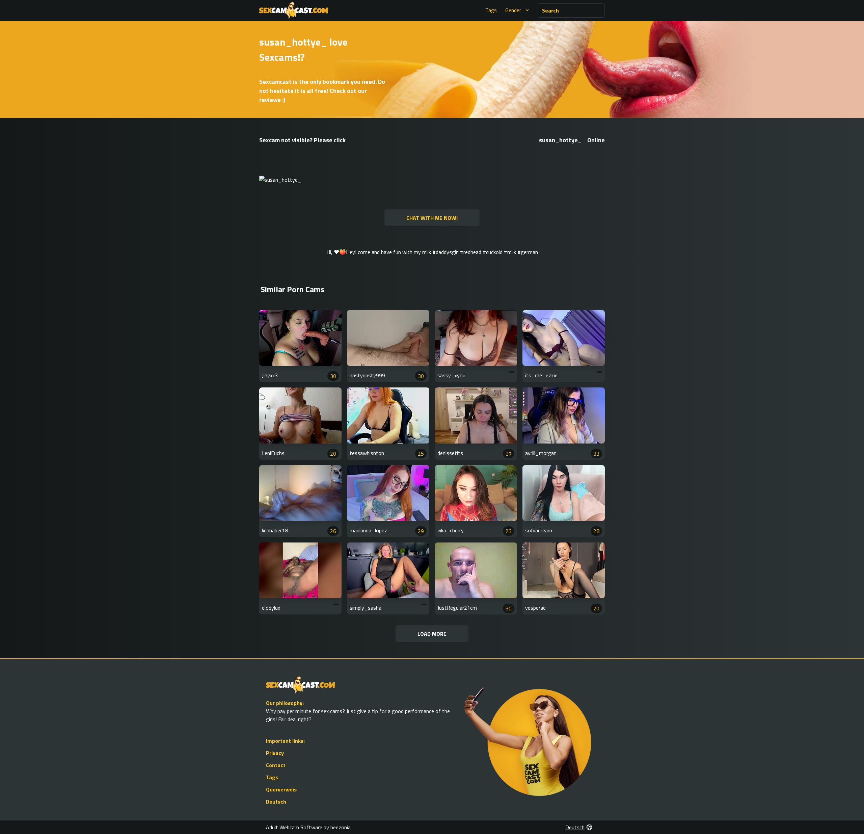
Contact (276, 765)
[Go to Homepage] (293, 10)
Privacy (275, 753)
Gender (513, 10)
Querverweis (281, 789)
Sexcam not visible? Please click (302, 140)
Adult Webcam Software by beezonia (308, 827)
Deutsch (276, 802)
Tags (491, 10)
